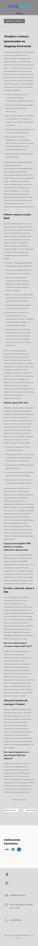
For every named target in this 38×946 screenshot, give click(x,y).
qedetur (19, 21)
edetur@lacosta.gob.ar (18, 895)
